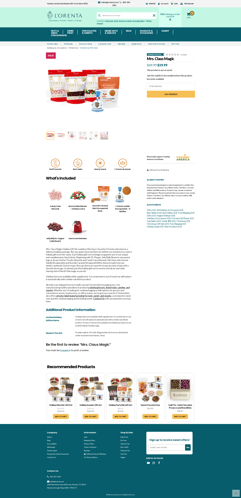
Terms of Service (90, 447)
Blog (48, 440)
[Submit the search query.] (99, 15)
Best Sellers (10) (154, 212)
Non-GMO (124, 447)
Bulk (129, 31)
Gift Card (175, 44)
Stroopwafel (59, 35)
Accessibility (52, 444)
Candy (165, 31)
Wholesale (68, 44)
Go (187, 447)
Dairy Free (124, 437)
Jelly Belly (121, 44)
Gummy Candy (125, 21)
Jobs (85, 437)
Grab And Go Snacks (156, 44)
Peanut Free (125, 450)
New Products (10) (173, 226)
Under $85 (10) (168, 221)
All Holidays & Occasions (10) (170, 210)
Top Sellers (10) (154, 221)
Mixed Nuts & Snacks (111, 32)
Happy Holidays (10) (166, 215)
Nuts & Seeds (55, 32)
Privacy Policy (89, 444)
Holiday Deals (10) (155, 226)
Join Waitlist (170, 94)
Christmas (73, 48)
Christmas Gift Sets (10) (158, 224)
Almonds (109, 21)
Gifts (116, 21)
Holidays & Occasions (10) (159, 218)
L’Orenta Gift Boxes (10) (183, 218)
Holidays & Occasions (146, 32)
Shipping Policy (89, 440)
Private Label (52, 44)
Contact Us (51, 457)
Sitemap (87, 450)
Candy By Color (104, 44)
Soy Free (123, 454)
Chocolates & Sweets (89, 32)
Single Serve (137, 44)
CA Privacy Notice (90, 457)
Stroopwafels (138, 21)
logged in (65, 350)
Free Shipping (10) (186, 212)
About (49, 437)
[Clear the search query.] (154, 15)
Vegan (122, 457)
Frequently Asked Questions (58, 454)
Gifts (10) (151, 210)
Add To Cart (61, 416)
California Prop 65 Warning (95, 454)
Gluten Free (125, 444)
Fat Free (123, 440)
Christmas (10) (183, 221)
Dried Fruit (70, 32)
